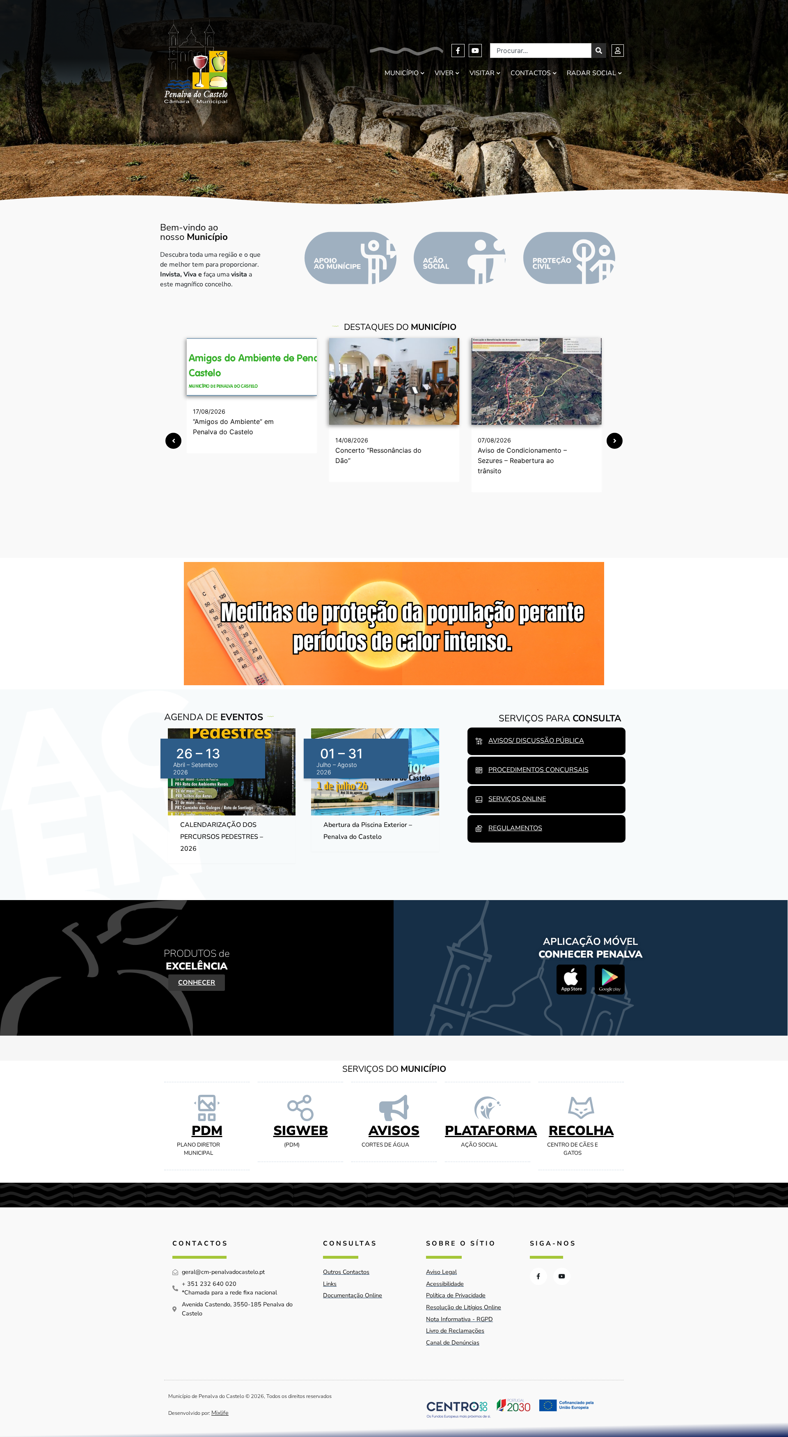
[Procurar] (598, 50)
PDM (207, 1131)
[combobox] (540, 50)
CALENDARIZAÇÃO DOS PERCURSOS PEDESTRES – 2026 (221, 836)
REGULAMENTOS (515, 828)
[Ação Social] (460, 258)
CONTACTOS (531, 73)
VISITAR (482, 73)
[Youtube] (475, 50)
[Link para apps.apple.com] (571, 980)
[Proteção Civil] (569, 258)
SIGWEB (300, 1131)
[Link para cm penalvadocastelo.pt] (252, 367)
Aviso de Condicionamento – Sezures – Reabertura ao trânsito (522, 460)
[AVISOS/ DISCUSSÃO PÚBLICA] (479, 741)
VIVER (444, 73)
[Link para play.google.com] (610, 980)
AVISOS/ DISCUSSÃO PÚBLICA (536, 740)
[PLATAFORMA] (487, 1108)
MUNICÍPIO (402, 73)
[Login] (617, 50)
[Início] (195, 61)
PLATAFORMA (491, 1131)
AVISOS (394, 1131)
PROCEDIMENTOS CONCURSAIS (538, 769)
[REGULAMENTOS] (479, 828)
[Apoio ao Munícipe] (350, 258)
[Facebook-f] (458, 50)
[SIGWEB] (300, 1108)
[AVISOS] (394, 1108)
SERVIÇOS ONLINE (517, 799)
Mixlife (220, 1413)
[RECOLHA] (581, 1108)
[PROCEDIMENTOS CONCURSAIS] (479, 770)
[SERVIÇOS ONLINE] (479, 799)
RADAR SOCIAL (591, 73)
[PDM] (207, 1108)
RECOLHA (581, 1131)
